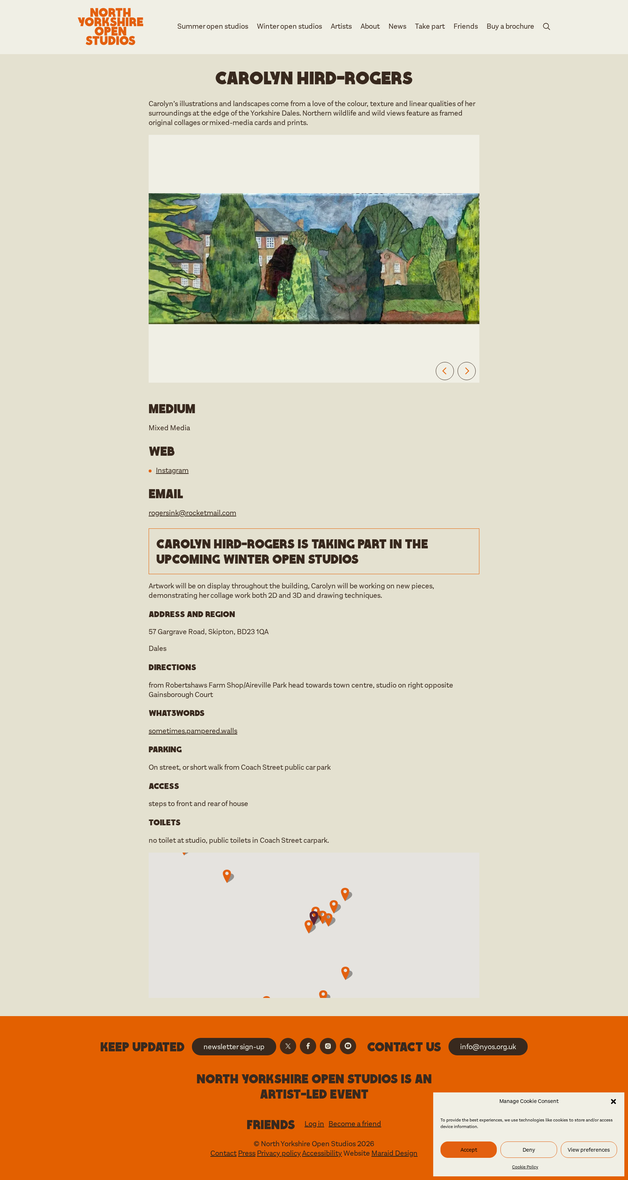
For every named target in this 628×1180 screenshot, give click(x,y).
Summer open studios (212, 26)
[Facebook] (308, 1046)
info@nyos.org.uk (488, 1047)
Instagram (172, 470)
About (370, 26)
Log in (314, 1124)
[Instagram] (328, 1046)
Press (246, 1153)
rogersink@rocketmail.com (192, 513)
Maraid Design (394, 1153)
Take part (430, 26)
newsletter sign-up (234, 1047)
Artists (341, 26)
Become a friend (355, 1124)
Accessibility (322, 1153)
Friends (466, 26)
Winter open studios (289, 26)
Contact (223, 1153)
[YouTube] (348, 1046)
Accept (468, 1149)
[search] (546, 28)
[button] (613, 1101)
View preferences (589, 1149)
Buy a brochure (510, 26)
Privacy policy (279, 1153)
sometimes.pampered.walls (193, 731)
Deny (529, 1149)
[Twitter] (288, 1046)
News (397, 26)
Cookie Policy (525, 1167)
